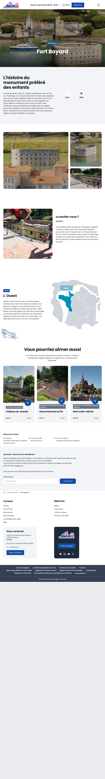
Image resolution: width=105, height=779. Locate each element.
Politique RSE (90, 570)
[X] (73, 554)
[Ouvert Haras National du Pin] (52, 394)
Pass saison (58, 509)
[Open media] (35, 160)
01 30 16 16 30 (14, 547)
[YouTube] (69, 554)
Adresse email (8, 477)
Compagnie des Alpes (12, 519)
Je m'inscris (67, 481)
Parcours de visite (61, 515)
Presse (6, 506)
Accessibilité (80, 573)
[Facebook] (60, 554)
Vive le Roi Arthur (36, 441)
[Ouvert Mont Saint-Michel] (86, 394)
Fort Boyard (7, 438)
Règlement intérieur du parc (45, 570)
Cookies (82, 568)
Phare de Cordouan (61, 438)
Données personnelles (67, 568)
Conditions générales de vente (44, 568)
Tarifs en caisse (60, 512)
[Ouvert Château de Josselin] (18, 394)
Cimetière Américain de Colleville (15, 441)
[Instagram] (65, 554)
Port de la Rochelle (35, 438)
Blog (5, 522)
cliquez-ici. (18, 465)
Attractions (8, 509)
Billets (56, 506)
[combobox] (45, 5)
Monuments (8, 512)
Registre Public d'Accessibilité (71, 570)
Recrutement (8, 515)
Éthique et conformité (22, 573)
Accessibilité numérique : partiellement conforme (53, 573)
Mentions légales (23, 568)
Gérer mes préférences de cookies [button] (19, 570)
